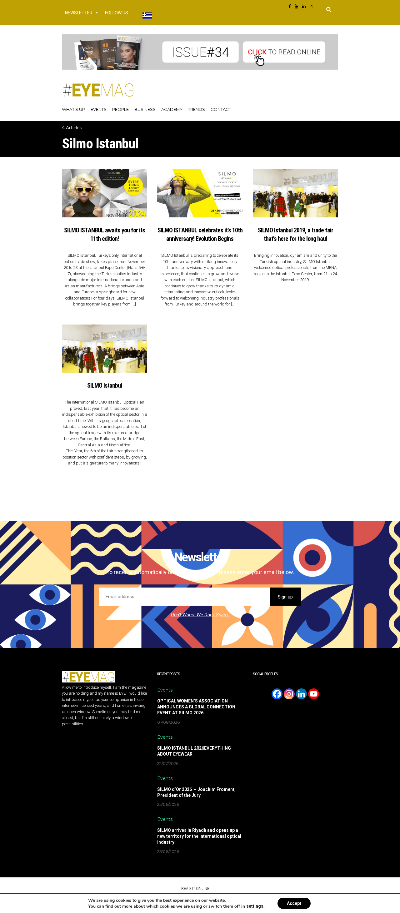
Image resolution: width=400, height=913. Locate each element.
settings (254, 906)
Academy (171, 109)
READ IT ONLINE (195, 889)
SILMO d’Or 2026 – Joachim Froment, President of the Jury (196, 792)
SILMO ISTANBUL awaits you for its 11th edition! (104, 234)
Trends (196, 109)
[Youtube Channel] (313, 693)
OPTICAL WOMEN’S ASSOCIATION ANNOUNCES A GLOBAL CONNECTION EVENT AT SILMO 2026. (196, 706)
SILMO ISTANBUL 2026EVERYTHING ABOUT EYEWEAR (194, 751)
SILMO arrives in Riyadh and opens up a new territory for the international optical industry (199, 836)
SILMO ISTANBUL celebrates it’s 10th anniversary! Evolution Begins (200, 234)
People (120, 109)
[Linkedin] (301, 693)
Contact (221, 109)
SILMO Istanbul (104, 385)
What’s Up (73, 109)
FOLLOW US (116, 12)
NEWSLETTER (78, 12)
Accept (294, 903)
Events (99, 109)
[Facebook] (277, 693)
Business (145, 109)
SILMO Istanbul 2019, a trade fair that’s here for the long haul (295, 234)
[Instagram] (289, 693)
